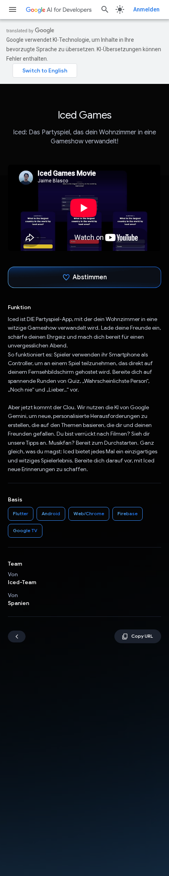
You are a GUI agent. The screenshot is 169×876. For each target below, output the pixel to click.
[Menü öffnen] (12, 9)
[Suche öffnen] (105, 9)
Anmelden (146, 9)
